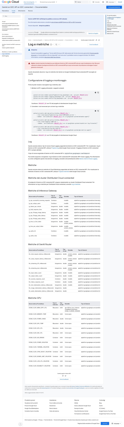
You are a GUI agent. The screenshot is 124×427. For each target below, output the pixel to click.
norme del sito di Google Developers (76, 388)
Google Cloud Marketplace (32, 408)
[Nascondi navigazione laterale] (20, 424)
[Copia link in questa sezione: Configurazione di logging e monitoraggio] (68, 81)
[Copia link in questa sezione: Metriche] (38, 165)
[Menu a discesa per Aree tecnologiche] (36, 2)
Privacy (41, 420)
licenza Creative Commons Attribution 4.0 (82, 386)
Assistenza (53, 405)
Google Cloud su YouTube (106, 411)
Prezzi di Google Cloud (31, 405)
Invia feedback (93, 44)
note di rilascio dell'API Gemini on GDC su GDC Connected (66, 22)
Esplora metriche (64, 171)
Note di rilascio (53, 408)
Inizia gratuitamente (114, 7)
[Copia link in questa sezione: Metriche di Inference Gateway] (58, 191)
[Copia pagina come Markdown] (56, 44)
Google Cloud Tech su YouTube (107, 413)
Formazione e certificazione (81, 413)
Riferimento (21, 11)
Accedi (120, 2)
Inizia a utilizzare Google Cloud (82, 405)
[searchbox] (11, 16)
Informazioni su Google (31, 420)
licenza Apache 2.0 (46, 388)
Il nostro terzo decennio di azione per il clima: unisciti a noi (83, 420)
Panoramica (5, 11)
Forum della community (56, 403)
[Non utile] (99, 40)
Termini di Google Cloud (60, 420)
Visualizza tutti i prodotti (31, 403)
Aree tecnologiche (29, 2)
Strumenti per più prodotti (47, 2)
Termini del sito (48, 420)
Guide (13, 11)
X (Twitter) (102, 408)
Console (97, 2)
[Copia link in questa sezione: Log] (33, 142)
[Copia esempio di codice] (98, 92)
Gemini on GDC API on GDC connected (17, 7)
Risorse (30, 11)
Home (29, 40)
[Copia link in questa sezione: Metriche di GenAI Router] (53, 245)
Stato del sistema (54, 411)
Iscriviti (105, 423)
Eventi (100, 405)
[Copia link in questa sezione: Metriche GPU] (43, 298)
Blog (100, 403)
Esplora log (55, 148)
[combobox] (82, 2)
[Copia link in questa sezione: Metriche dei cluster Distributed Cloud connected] (75, 178)
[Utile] (96, 40)
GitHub (76, 403)
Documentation (41, 7)
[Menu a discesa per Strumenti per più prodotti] (57, 2)
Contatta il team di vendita (32, 411)
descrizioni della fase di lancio (52, 57)
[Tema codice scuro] (95, 92)
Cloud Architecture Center (81, 411)
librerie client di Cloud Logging (88, 159)
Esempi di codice (78, 408)
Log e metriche (75, 184)
